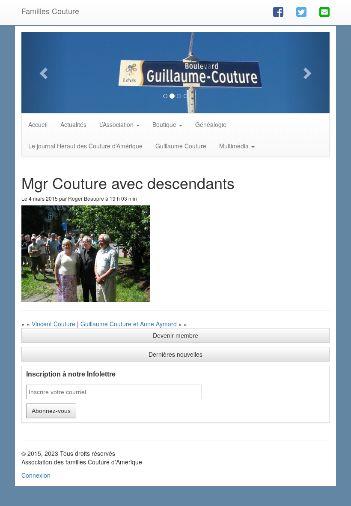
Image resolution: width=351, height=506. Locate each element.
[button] (44, 72)
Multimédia (234, 146)
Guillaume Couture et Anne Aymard (128, 323)
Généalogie (210, 124)
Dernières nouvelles (175, 354)
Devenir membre (175, 335)
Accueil (38, 124)
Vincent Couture (53, 323)
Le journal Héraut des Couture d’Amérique (85, 146)
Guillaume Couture (180, 146)
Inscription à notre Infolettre (71, 374)
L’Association (117, 124)
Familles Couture (50, 10)
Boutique (165, 124)
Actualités (73, 124)
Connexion (36, 475)
